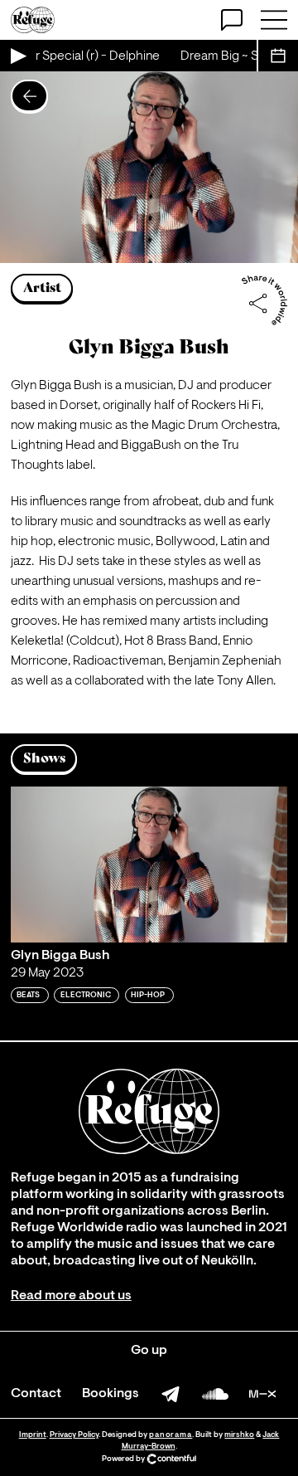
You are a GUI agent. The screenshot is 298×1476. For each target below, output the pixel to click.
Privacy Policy (74, 1435)
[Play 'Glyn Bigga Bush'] (149, 865)
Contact (36, 1393)
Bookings (110, 1393)
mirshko (239, 1435)
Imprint (32, 1435)
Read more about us (71, 1296)
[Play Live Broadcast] (17, 55)
